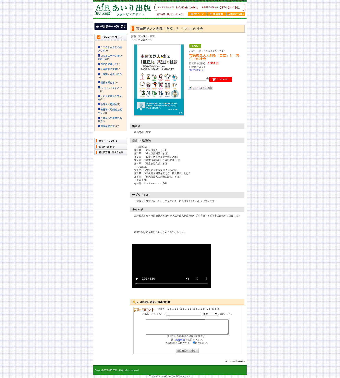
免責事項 (180, 339)
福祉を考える (196, 70)
